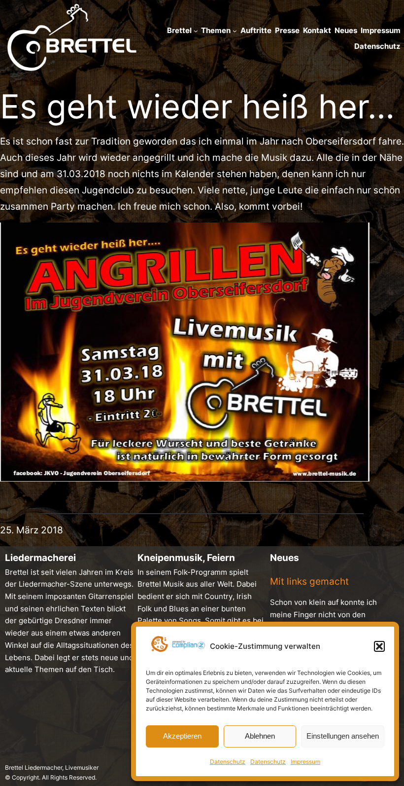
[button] (379, 646)
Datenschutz (227, 761)
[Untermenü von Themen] (235, 31)
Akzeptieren (182, 736)
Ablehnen (260, 736)
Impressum (305, 761)
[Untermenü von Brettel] (196, 31)
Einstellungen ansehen (342, 736)
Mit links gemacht (309, 581)
